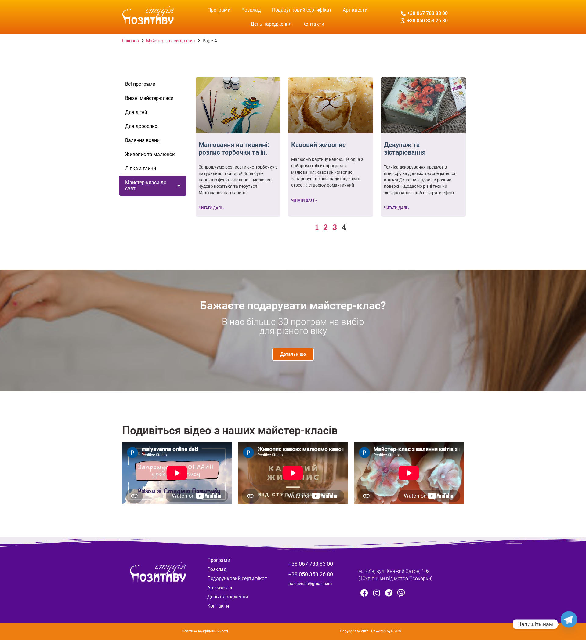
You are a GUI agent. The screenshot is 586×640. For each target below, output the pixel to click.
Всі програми (140, 84)
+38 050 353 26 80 (310, 574)
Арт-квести (355, 10)
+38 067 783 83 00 (310, 564)
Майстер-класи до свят (170, 40)
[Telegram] (389, 593)
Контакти (313, 24)
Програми (219, 10)
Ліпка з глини (140, 168)
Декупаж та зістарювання (405, 148)
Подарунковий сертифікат (302, 10)
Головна (130, 40)
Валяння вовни (142, 140)
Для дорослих (141, 126)
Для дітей (136, 112)
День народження (271, 24)
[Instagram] (377, 593)
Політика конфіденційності (205, 631)
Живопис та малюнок (150, 154)
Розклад (251, 10)
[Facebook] (364, 593)
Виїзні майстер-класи (149, 98)
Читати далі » (211, 208)
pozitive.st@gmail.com (310, 583)
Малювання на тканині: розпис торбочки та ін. (234, 148)
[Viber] (401, 593)
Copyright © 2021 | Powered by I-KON (370, 631)
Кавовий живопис (318, 144)
